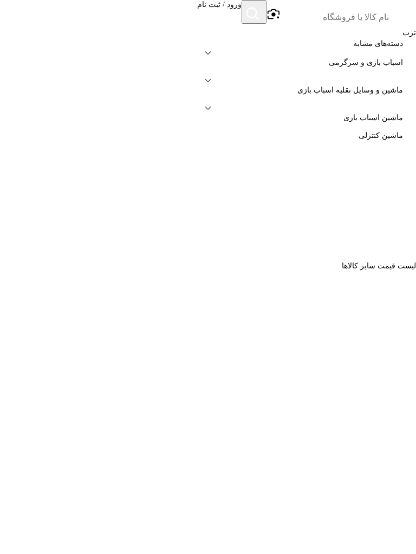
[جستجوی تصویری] (273, 14)
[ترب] (403, 13)
